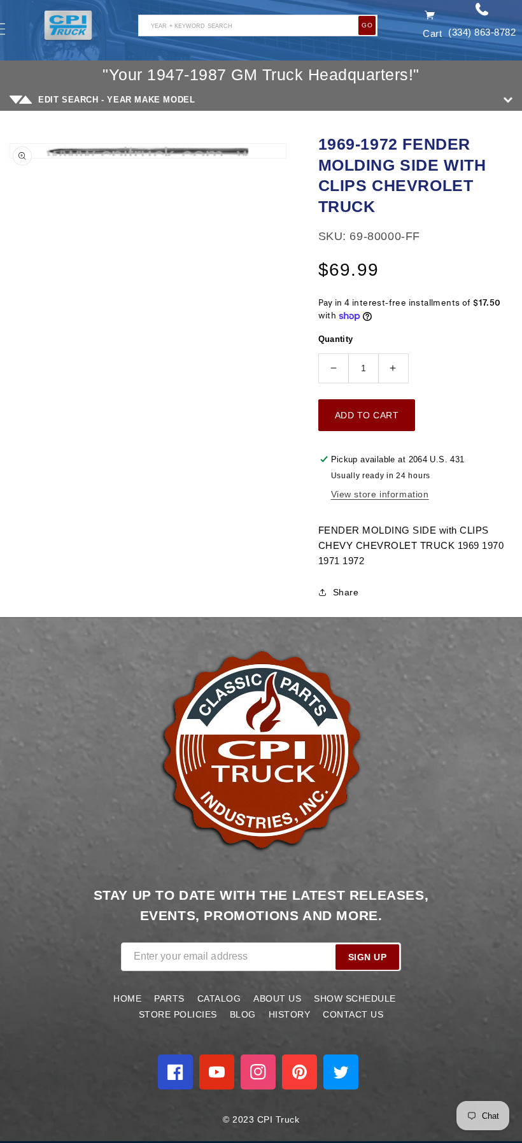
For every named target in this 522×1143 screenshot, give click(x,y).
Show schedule (355, 998)
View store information (380, 494)
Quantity (335, 339)
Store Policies (178, 1014)
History (290, 1014)
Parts (169, 998)
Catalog (219, 998)
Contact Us (353, 1014)
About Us (277, 998)
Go (367, 25)
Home (127, 998)
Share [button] (346, 592)
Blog (243, 1014)
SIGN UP (367, 957)
